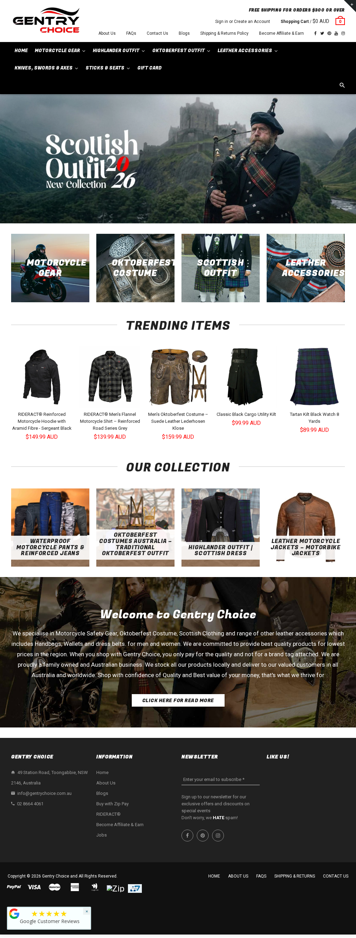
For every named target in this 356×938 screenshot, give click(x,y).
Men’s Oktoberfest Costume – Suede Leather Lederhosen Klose (178, 421)
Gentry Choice (55, 876)
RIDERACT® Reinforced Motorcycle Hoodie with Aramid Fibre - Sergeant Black (42, 421)
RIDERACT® (108, 814)
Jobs (101, 835)
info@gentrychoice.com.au (44, 793)
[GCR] (14, 913)
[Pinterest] (329, 33)
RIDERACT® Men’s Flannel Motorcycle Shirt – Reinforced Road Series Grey (110, 421)
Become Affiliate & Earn (281, 33)
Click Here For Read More (178, 700)
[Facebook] (315, 33)
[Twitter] (322, 33)
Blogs (184, 33)
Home (102, 772)
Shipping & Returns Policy (224, 33)
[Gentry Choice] (46, 21)
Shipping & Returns (294, 876)
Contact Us (157, 33)
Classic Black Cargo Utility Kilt (246, 414)
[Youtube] (336, 33)
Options (43, 401)
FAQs (131, 33)
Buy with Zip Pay (112, 803)
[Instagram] (343, 33)
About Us (107, 33)
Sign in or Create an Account (242, 21)
